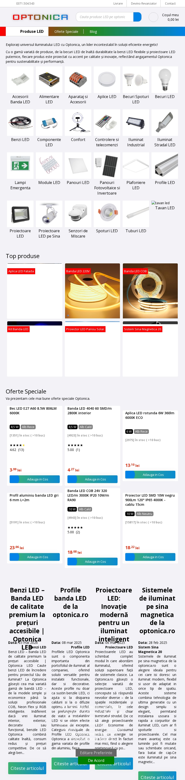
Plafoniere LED (135, 185)
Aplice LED (107, 96)
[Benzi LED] (20, 134)
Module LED (49, 182)
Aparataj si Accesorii (78, 99)
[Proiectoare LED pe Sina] (49, 226)
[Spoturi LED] (107, 226)
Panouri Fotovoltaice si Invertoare (107, 188)
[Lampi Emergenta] (20, 177)
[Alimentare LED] (49, 91)
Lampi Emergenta (20, 185)
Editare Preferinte (96, 752)
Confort (78, 139)
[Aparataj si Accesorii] (78, 91)
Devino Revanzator (144, 3)
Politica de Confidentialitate (93, 715)
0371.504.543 (25, 3)
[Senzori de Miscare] (78, 226)
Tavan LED (165, 208)
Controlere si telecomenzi (107, 142)
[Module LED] (49, 177)
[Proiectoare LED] (20, 226)
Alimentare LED (49, 99)
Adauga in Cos (37, 534)
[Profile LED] (165, 177)
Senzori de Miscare (78, 233)
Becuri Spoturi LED (136, 99)
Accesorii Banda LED (20, 99)
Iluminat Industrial (136, 142)
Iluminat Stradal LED (164, 142)
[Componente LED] (49, 134)
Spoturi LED (107, 230)
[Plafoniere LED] (136, 177)
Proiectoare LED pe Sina (49, 233)
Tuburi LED (136, 230)
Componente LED (49, 142)
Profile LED (165, 182)
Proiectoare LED (20, 233)
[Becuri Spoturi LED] (136, 91)
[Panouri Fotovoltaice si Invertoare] (107, 177)
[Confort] (78, 134)
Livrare (118, 3)
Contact (170, 3)
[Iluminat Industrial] (136, 134)
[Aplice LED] (107, 91)
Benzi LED (20, 139)
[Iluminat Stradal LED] (165, 134)
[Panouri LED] (78, 177)
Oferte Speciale (66, 31)
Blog (93, 31)
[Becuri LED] (165, 91)
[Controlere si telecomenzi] (107, 134)
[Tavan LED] (161, 203)
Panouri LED (78, 182)
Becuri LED (165, 96)
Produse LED (32, 31)
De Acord (96, 760)
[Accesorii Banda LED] (20, 91)
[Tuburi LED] (136, 226)
